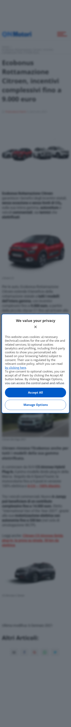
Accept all (35, 392)
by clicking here (15, 368)
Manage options (35, 405)
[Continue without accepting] (35, 326)
